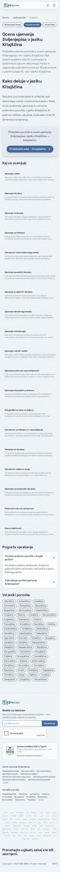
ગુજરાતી (5, 819)
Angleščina (9, 619)
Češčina (21, 615)
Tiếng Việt (26, 839)
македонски (17, 826)
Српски (46, 832)
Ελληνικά (14, 816)
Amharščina (24, 601)
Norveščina (25, 651)
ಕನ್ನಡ (39, 822)
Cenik (55, 863)
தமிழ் (13, 836)
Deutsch (5, 816)
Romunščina (9, 661)
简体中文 (35, 839)
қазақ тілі (31, 822)
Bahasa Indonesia (44, 819)
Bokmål (16, 829)
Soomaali (33, 832)
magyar (24, 819)
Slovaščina (9, 665)
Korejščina (50, 638)
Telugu (21, 674)
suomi (48, 816)
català (41, 812)
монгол (34, 826)
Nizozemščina (49, 615)
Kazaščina (36, 638)
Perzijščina (40, 651)
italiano (8, 822)
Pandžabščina (40, 656)
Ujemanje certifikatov (29, 774)
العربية (12, 812)
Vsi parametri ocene (12, 25)
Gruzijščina (25, 624)
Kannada (23, 638)
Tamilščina (9, 674)
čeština (47, 812)
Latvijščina (9, 642)
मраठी (41, 826)
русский (5, 832)
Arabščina (38, 601)
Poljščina (8, 656)
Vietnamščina (40, 679)
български (20, 812)
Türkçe (38, 836)
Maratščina (42, 647)
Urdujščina (24, 679)
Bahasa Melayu (50, 826)
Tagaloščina (48, 670)
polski (38, 829)
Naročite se (49, 723)
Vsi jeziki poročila (33, 25)
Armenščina (9, 605)
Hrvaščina (8, 615)
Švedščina (33, 670)
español (28, 816)
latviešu (7, 826)
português (46, 829)
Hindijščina (27, 628)
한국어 (45, 822)
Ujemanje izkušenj (44, 771)
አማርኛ (6, 812)
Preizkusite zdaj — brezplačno (28, 149)
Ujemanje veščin (27, 771)
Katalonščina (41, 610)
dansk (54, 812)
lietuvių (52, 822)
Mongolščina (10, 651)
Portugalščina (23, 656)
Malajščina (9, 647)
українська (47, 836)
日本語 (15, 822)
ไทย (25, 836)
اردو (54, 836)
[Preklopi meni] (54, 5)
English (21, 816)
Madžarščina (42, 628)
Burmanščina (25, 610)
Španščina (8, 670)
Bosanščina (40, 605)
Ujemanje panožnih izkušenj (44, 777)
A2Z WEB (23, 863)
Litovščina (22, 642)
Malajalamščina (25, 647)
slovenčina (14, 832)
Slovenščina (23, 665)
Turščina (45, 674)
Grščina (51, 624)
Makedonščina (38, 642)
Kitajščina (31, 800)
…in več (5, 782)
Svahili (21, 670)
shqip (40, 832)
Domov (5, 17)
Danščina (34, 615)
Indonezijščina (25, 633)
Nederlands (24, 829)
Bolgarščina (9, 610)
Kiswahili (7, 836)
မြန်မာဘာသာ (7, 829)
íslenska (54, 819)
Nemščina (39, 624)
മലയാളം (26, 826)
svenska (54, 832)
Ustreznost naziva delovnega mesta (16, 777)
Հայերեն (33, 819)
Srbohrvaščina (38, 661)
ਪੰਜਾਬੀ (32, 829)
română (54, 829)
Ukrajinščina (9, 679)
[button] (48, 5)
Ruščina (23, 661)
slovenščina (24, 832)
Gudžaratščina (10, 628)
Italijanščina (41, 633)
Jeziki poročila (19, 17)
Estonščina (24, 619)
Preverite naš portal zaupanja (29, 756)
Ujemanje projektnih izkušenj (13, 780)
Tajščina (33, 674)
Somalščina (39, 665)
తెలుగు (20, 836)
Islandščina (9, 633)
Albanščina (9, 601)
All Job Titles (50, 25)
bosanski (34, 812)
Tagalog (31, 836)
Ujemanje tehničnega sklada (39, 780)
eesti (35, 816)
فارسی (41, 816)
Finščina (37, 619)
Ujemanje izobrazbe (10, 774)
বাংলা (27, 812)
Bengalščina (25, 605)
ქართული (22, 822)
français (55, 816)
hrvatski (17, 819)
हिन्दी (11, 819)
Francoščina (9, 624)
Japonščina (9, 638)
